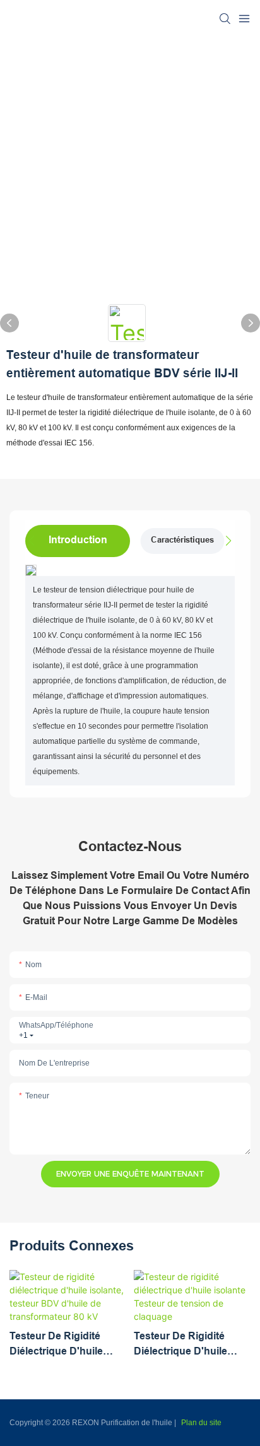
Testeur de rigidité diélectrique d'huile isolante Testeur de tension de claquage (185, 1345)
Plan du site (201, 1422)
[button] (225, 540)
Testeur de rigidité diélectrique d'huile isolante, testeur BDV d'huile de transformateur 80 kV (61, 1345)
